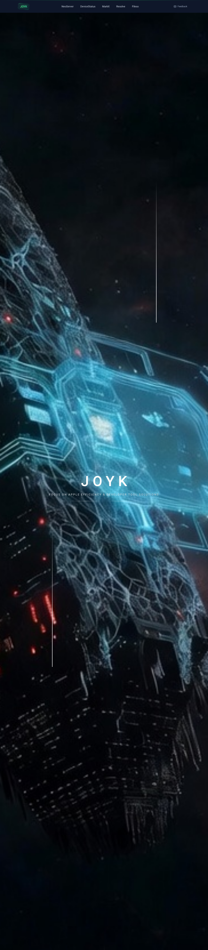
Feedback (182, 6)
